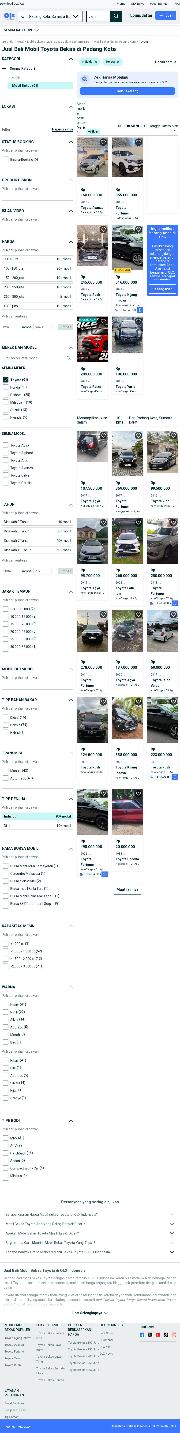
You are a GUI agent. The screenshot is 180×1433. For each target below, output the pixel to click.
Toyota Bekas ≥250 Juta (83, 1370)
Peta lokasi (24, 1427)
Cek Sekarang (128, 91)
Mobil (20, 41)
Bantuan (9, 1427)
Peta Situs (106, 1333)
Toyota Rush (13, 1365)
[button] (12, 4)
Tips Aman (12, 1417)
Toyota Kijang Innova (18, 1338)
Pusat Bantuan (14, 1403)
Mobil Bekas (35, 41)
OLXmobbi (106, 1340)
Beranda (7, 41)
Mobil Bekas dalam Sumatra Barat (68, 41)
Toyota (143, 41)
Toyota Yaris (13, 1358)
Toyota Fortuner (15, 1351)
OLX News (106, 1353)
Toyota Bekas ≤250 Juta (83, 1363)
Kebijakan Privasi (15, 1410)
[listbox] (96, 62)
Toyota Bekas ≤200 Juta (83, 1356)
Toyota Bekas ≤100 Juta (83, 1342)
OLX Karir (106, 1347)
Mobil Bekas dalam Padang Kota (115, 41)
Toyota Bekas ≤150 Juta (83, 1349)
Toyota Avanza (14, 1344)
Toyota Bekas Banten (50, 1380)
